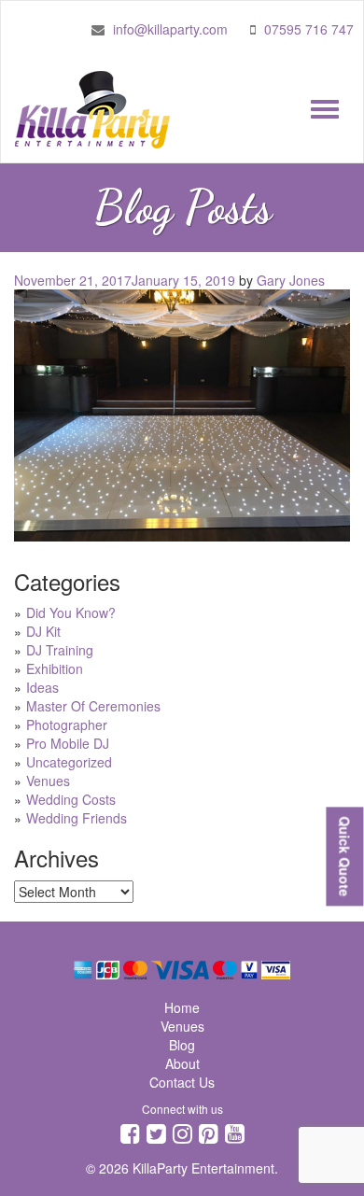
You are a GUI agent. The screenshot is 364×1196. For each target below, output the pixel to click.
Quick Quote (344, 856)
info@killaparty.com (170, 29)
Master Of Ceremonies (93, 705)
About (182, 1063)
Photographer (66, 724)
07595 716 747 (309, 29)
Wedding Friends (76, 818)
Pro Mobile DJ (67, 743)
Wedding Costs (71, 799)
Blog (182, 1044)
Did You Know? (71, 612)
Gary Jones (291, 280)
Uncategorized (69, 762)
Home (182, 1007)
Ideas (42, 687)
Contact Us (182, 1082)
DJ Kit (43, 631)
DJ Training (59, 649)
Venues (48, 780)
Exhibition (54, 668)
